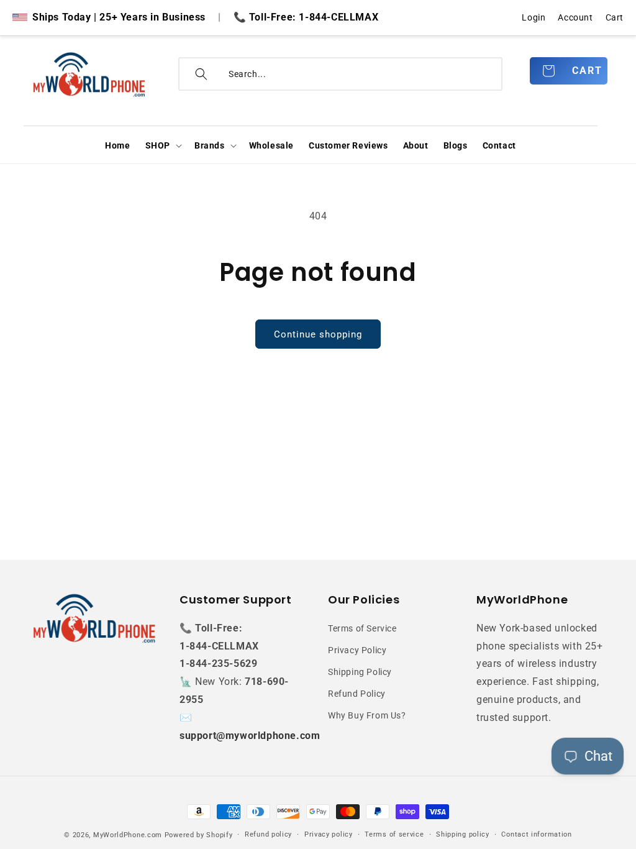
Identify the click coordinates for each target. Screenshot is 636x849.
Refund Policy (357, 694)
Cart (615, 17)
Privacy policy (328, 834)
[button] (162, 145)
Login (533, 17)
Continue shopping (318, 334)
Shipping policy (462, 834)
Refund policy (268, 834)
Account (575, 17)
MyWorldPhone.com (127, 835)
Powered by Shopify (199, 835)
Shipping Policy (360, 672)
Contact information (536, 834)
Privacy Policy (357, 650)
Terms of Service (362, 628)
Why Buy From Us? (367, 715)
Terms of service (394, 834)
